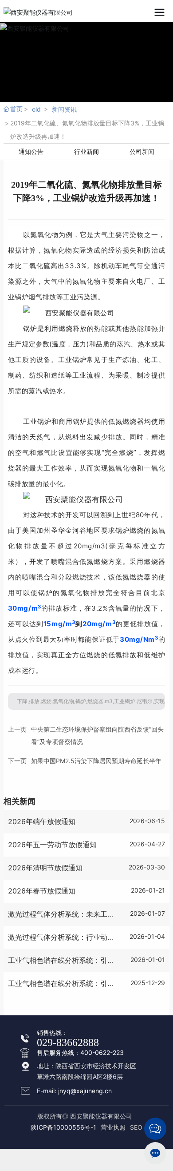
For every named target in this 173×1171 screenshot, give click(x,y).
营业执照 (113, 1127)
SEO (136, 1127)
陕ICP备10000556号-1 (63, 1127)
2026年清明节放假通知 (45, 867)
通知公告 (31, 151)
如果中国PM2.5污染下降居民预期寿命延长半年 (96, 761)
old (36, 109)
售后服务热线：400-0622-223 (80, 1052)
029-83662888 (68, 1042)
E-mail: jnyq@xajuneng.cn (74, 1091)
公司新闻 (142, 151)
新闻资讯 (64, 109)
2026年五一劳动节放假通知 (52, 844)
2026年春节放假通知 (41, 890)
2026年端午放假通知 (41, 821)
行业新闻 (86, 151)
